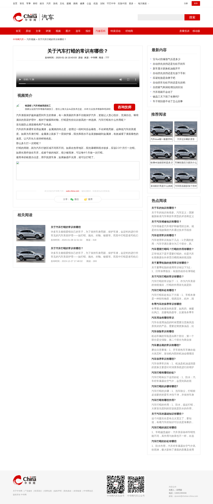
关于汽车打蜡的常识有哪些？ (52, 39)
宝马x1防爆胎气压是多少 (166, 59)
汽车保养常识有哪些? (164, 359)
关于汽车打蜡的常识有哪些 (66, 227)
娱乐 (42, 3)
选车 (78, 31)
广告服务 (28, 491)
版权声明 (58, 491)
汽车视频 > (32, 39)
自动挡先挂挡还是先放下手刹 (169, 73)
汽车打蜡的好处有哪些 (164, 441)
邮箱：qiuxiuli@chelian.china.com (183, 496)
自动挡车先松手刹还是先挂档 (169, 82)
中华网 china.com (26, 17)
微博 (90, 199)
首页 (15, 3)
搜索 (192, 17)
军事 (28, 3)
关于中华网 (17, 491)
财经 (35, 3)
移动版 (196, 31)
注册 (186, 3)
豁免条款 (67, 491)
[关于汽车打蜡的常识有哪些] (30, 226)
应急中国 (122, 3)
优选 (95, 3)
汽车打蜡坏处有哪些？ (164, 290)
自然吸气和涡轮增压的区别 (168, 87)
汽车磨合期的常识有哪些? (166, 345)
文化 (62, 3)
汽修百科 (101, 31)
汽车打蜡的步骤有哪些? (165, 386)
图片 (68, 31)
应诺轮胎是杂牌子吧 (164, 78)
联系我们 (38, 491)
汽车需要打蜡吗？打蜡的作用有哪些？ (173, 249)
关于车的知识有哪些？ (164, 208)
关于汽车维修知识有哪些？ (167, 221)
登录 (196, 3)
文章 (38, 31)
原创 (28, 31)
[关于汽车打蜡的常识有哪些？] (30, 247)
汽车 (48, 3)
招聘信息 (48, 491)
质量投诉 (184, 31)
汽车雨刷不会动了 (163, 92)
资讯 (22, 3)
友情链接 (77, 491)
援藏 (69, 3)
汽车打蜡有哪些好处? (164, 372)
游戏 (55, 3)
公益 (89, 3)
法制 (102, 3)
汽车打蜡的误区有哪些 (164, 427)
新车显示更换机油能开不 (166, 68)
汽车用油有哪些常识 (163, 317)
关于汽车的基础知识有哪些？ (168, 413)
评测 (48, 31)
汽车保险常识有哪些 (163, 331)
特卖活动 (116, 31)
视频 (58, 31)
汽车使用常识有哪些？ (164, 235)
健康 (82, 3)
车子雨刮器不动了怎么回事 (168, 101)
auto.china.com (72, 191)
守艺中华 (111, 3)
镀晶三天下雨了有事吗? (166, 96)
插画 (75, 3)
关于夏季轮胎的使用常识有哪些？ (170, 262)
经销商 (129, 31)
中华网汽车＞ (19, 39)
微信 (76, 199)
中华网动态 (88, 491)
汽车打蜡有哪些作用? (164, 400)
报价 (88, 31)
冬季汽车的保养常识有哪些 (167, 304)
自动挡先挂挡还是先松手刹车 (169, 64)
